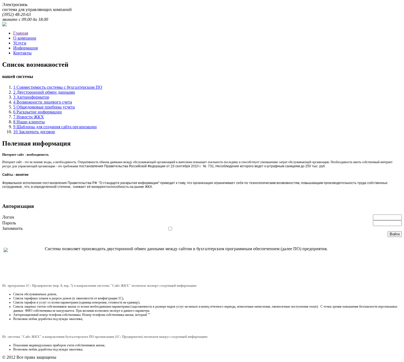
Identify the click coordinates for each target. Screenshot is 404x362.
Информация (25, 48)
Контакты (22, 53)
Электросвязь (14, 4)
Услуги (19, 43)
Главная (20, 33)
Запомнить (12, 228)
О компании (24, 38)
